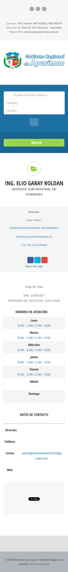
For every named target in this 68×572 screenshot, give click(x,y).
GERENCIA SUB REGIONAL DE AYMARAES (34, 228)
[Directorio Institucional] (34, 59)
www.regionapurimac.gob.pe (41, 31)
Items (37, 220)
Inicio (29, 220)
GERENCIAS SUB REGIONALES (34, 236)
